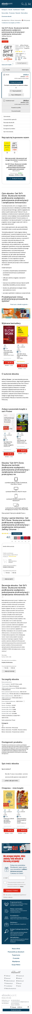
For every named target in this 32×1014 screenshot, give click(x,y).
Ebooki (10, 9)
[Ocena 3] (19, 51)
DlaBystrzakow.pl (10, 981)
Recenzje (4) (8, 122)
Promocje (12, 13)
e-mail (5, 878)
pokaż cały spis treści (11, 780)
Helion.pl (8, 975)
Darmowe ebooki (6, 16)
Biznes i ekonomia (6, 727)
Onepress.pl (21, 975)
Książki (23, 9)
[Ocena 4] (21, 51)
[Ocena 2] (18, 51)
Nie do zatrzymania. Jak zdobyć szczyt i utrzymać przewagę (21, 442)
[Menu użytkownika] (26, 4)
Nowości (18, 13)
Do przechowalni (16, 111)
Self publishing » (14, 937)
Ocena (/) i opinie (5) (9, 119)
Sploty (19, 986)
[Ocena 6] (24, 51)
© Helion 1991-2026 (6, 998)
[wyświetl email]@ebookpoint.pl (21, 1001)
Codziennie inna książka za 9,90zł (11, 22)
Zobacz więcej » (8, 897)
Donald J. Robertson (21, 823)
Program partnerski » (16, 902)
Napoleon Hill (7, 446)
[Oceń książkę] (22, 51)
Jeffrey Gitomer (24, 45)
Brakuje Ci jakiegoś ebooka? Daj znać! (19, 929)
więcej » (22, 886)
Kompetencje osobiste (18, 732)
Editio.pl (20, 978)
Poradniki (14, 729)
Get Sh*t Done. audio (16, 684)
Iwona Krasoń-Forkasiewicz (10, 355)
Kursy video (5, 13)
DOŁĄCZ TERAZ (12, 890)
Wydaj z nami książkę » (16, 909)
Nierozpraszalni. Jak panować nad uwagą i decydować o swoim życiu (16, 159)
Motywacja (15, 727)
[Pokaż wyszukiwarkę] (22, 4)
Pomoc (23, 513)
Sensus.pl (8, 978)
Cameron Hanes (20, 443)
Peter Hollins (20, 358)
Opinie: (21, 53)
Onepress (26, 48)
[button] (28, 336)
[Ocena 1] (16, 51)
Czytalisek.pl (9, 986)
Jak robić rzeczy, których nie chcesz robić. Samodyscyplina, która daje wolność (22, 357)
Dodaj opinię (17, 533)
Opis (6, 116)
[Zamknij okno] (28, 1007)
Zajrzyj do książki (6, 64)
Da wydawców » (14, 915)
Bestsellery (24, 13)
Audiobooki (16, 9)
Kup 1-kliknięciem (16, 94)
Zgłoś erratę (5, 717)
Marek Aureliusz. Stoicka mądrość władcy (21, 820)
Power (27, 46)
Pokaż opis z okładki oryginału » (19, 304)
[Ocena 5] (23, 51)
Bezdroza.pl (21, 981)
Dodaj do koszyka (15, 82)
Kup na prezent (17, 91)
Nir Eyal (16, 161)
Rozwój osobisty (22, 729)
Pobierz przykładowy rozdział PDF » (11, 715)
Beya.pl (19, 983)
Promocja (5, 41)
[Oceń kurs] (6, 533)
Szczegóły (8, 125)
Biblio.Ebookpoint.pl (11, 988)
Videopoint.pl (9, 983)
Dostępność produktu (9, 128)
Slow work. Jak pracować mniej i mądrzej (8, 352)
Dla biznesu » (14, 922)
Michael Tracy (7, 823)
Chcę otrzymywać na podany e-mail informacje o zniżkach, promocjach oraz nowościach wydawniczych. (16, 884)
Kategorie (5, 9)
